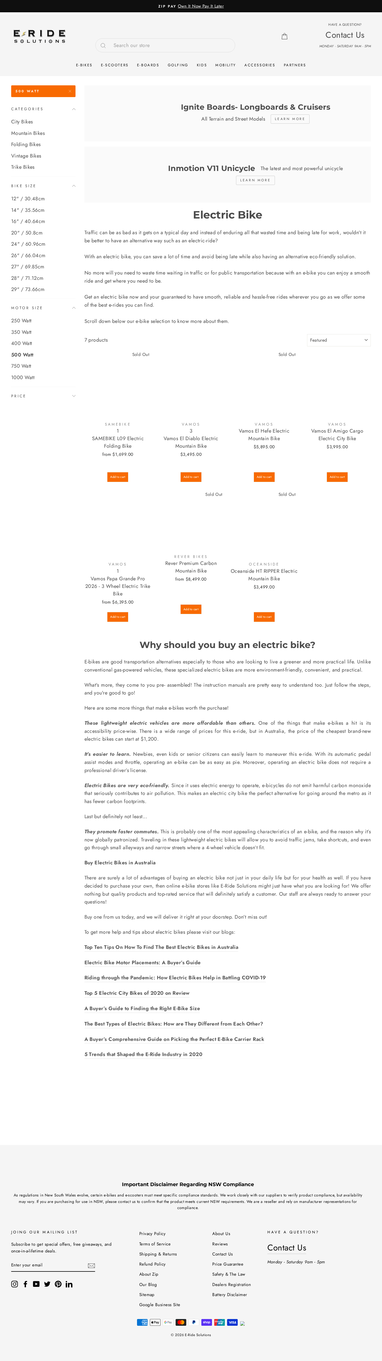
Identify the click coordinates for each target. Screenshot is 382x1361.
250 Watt (21, 320)
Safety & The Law (228, 1274)
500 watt (27, 91)
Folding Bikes (26, 144)
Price (18, 395)
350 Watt (21, 332)
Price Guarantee (227, 1264)
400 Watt (21, 343)
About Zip (149, 1274)
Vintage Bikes (26, 155)
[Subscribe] (91, 1265)
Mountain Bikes (28, 133)
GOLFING (178, 65)
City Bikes (22, 121)
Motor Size (27, 307)
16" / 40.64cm (28, 221)
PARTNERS (295, 65)
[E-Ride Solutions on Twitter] (47, 1283)
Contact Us (222, 1254)
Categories (27, 109)
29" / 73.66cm (28, 289)
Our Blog (148, 1285)
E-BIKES (84, 65)
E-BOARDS (148, 65)
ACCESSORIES (259, 65)
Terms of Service (155, 1244)
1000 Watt (22, 377)
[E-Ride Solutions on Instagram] (14, 1283)
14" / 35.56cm (28, 209)
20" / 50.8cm (27, 232)
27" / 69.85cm (27, 266)
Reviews (220, 1244)
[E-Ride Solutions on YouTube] (36, 1283)
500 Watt (22, 354)
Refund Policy (152, 1264)
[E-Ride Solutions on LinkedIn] (69, 1283)
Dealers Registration (231, 1285)
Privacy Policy (152, 1234)
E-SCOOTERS (115, 65)
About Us (221, 1234)
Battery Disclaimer (229, 1295)
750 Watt (21, 366)
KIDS (202, 65)
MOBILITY (225, 65)
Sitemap (147, 1295)
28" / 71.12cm (27, 277)
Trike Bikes (23, 167)
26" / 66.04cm (28, 255)
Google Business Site (159, 1305)
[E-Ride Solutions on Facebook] (25, 1283)
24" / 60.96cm (28, 244)
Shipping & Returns (158, 1254)
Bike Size (23, 185)
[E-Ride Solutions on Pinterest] (58, 1283)
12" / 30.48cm (28, 198)
